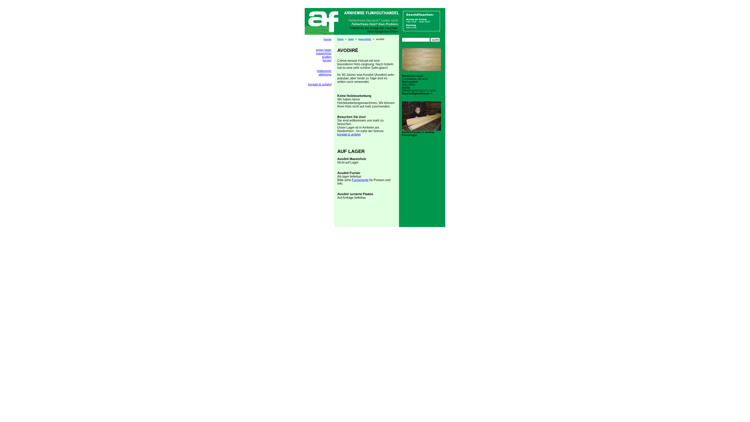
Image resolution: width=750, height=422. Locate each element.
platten (326, 57)
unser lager (323, 50)
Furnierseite (360, 180)
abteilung (325, 74)
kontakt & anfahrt (349, 134)
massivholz (364, 39)
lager (351, 39)
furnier (327, 60)
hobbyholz (324, 71)
